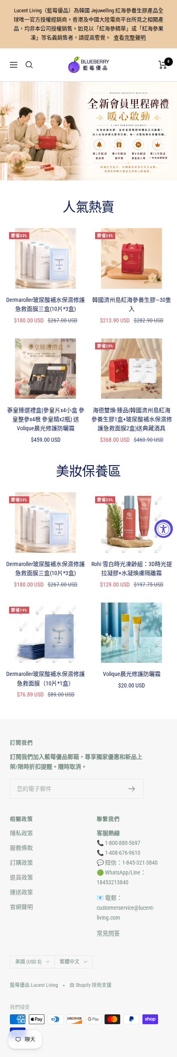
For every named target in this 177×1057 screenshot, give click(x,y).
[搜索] (29, 64)
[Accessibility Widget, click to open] (163, 528)
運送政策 (21, 892)
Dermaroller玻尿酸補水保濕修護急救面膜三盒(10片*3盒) (45, 304)
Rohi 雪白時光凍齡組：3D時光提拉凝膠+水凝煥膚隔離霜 (131, 568)
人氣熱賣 (88, 207)
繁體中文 (69, 962)
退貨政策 (21, 877)
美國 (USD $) (28, 962)
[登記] (131, 789)
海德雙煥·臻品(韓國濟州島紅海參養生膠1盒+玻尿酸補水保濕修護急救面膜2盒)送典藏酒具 (131, 419)
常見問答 (108, 933)
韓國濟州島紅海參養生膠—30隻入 (131, 304)
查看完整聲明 (130, 37)
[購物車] (162, 65)
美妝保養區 (88, 471)
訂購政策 (21, 862)
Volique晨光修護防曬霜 (132, 674)
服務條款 (21, 848)
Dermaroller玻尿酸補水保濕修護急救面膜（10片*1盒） (45, 678)
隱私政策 (21, 833)
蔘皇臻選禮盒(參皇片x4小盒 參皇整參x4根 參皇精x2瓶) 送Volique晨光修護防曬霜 (45, 419)
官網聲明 (21, 907)
